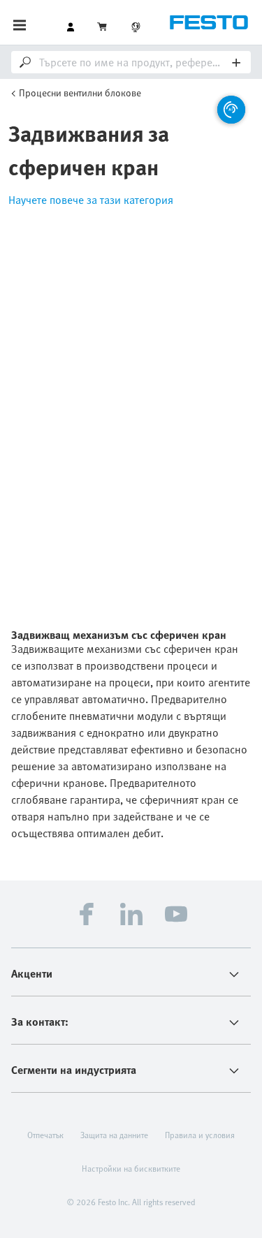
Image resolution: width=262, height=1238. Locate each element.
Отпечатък (45, 1134)
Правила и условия (200, 1134)
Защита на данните (114, 1134)
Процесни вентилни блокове (80, 92)
